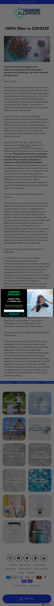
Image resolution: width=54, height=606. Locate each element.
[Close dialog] (52, 290)
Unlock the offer (14, 314)
